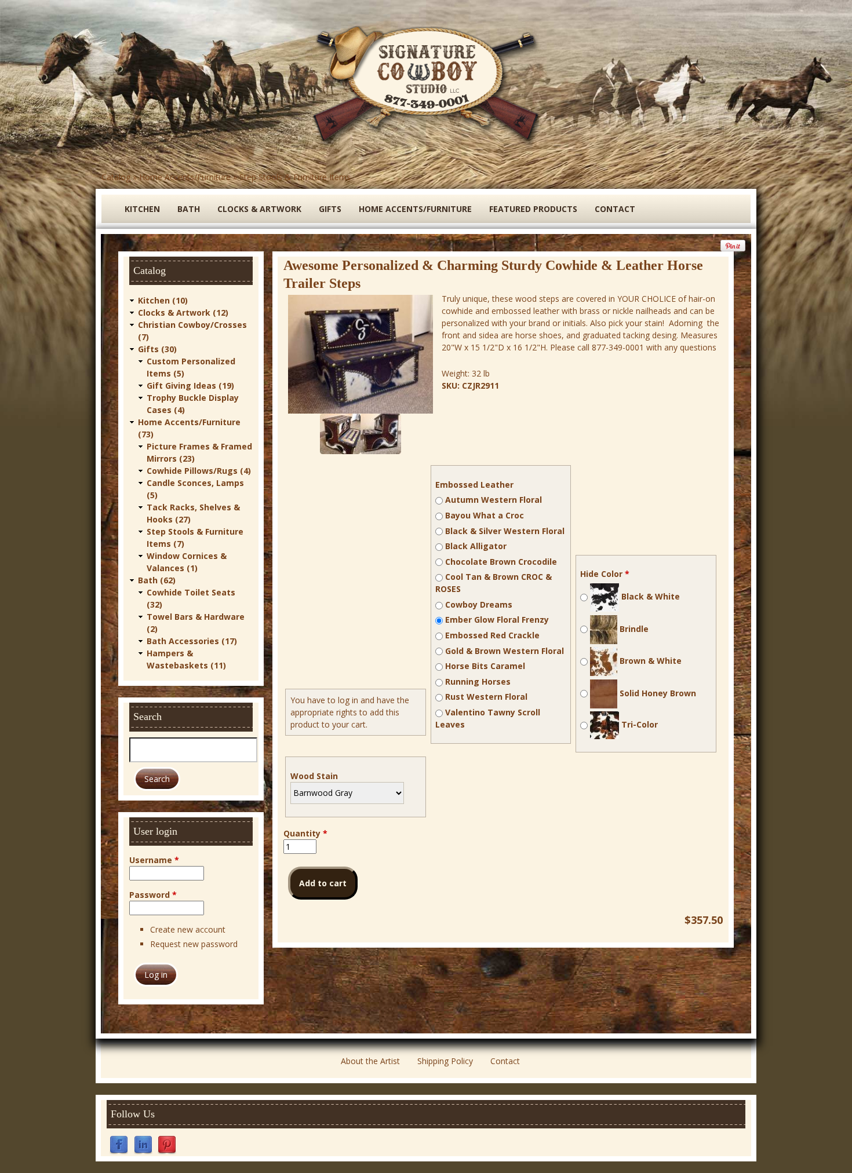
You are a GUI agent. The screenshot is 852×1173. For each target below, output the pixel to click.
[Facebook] (119, 1144)
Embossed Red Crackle (492, 635)
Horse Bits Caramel (485, 665)
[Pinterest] (167, 1144)
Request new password (194, 943)
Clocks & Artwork (259, 208)
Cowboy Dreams (478, 604)
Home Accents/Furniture (185, 176)
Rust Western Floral (486, 696)
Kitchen (142, 208)
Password (153, 894)
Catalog (115, 176)
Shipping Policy (445, 1060)
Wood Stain (314, 775)
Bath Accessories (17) (192, 640)
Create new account (187, 929)
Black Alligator (476, 545)
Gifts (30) (157, 349)
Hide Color (604, 573)
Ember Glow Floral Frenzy (497, 619)
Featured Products (533, 208)
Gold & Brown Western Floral (504, 650)
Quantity (305, 833)
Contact (615, 208)
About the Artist (370, 1060)
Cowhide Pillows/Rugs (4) (199, 470)
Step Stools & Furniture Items (295, 176)
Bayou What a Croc (484, 515)
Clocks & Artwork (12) (183, 312)
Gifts (330, 208)
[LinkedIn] (143, 1144)
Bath (188, 208)
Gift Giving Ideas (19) (190, 385)
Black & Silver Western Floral (505, 530)
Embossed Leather (474, 484)
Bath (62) (157, 580)
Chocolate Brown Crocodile (501, 561)
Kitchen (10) (163, 300)
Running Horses (478, 681)
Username (154, 859)
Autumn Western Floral (493, 499)
